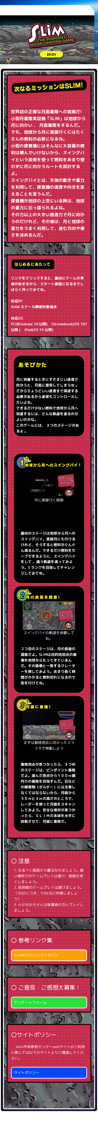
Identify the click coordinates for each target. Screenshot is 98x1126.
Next (78, 494)
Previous (19, 494)
